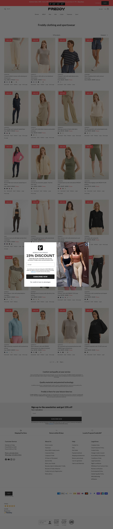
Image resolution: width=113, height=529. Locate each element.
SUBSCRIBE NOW (40, 277)
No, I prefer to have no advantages (40, 282)
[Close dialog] (86, 244)
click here (33, 271)
